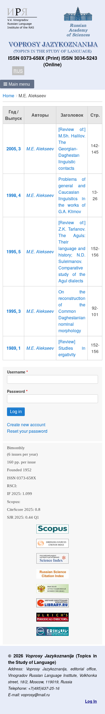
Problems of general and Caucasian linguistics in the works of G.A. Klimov (71, 195)
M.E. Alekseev (40, 148)
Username (16, 372)
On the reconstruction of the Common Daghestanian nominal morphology (71, 311)
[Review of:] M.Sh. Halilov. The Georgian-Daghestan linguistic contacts (71, 148)
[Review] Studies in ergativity (71, 348)
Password (16, 391)
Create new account (26, 424)
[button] (17, 84)
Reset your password (27, 431)
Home (8, 95)
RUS (18, 71)
